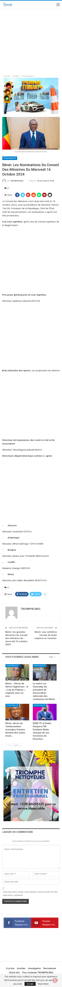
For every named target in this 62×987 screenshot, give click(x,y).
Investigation (34, 968)
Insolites (21, 968)
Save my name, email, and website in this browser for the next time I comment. (30, 893)
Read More (43, 984)
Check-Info (14, 972)
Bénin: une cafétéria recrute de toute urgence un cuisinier (45, 635)
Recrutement (49, 968)
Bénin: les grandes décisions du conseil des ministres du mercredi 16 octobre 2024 (16, 638)
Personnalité (9, 158)
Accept (30, 983)
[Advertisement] (31, 40)
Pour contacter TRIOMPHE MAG (37, 972)
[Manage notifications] (55, 980)
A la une (10, 968)
